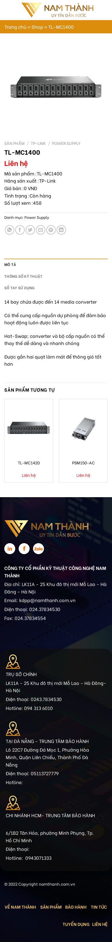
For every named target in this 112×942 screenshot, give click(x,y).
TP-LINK (38, 143)
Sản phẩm (14, 143)
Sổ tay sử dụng (19, 287)
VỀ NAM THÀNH (20, 906)
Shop (37, 26)
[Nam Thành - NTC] (57, 10)
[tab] (56, 264)
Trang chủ (15, 26)
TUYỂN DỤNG (76, 924)
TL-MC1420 (29, 463)
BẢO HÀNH (76, 906)
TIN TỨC (99, 906)
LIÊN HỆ (100, 924)
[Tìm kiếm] (100, 10)
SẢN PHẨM (51, 906)
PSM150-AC (83, 463)
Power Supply (66, 143)
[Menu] (7, 10)
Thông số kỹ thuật (23, 276)
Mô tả (10, 264)
